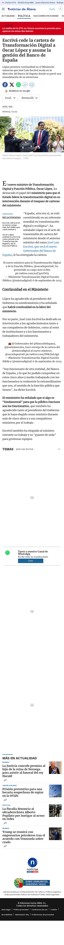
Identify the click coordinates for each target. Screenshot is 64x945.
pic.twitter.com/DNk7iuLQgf (42, 354)
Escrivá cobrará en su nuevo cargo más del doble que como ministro (11, 226)
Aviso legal (5, 909)
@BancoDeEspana (44, 343)
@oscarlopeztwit (44, 266)
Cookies (54, 909)
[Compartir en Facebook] (5, 85)
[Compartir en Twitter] (11, 85)
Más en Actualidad (19, 758)
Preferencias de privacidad (43, 914)
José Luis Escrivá (24, 448)
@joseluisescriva (14, 347)
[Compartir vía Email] (32, 85)
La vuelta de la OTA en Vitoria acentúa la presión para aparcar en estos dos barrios (31, 30)
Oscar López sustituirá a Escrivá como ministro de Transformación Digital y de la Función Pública (11, 240)
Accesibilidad (6, 914)
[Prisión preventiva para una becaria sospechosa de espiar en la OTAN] (55, 791)
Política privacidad (21, 909)
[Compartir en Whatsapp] (18, 85)
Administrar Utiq (22, 914)
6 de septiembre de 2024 (47, 280)
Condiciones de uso (39, 909)
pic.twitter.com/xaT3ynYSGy (32, 273)
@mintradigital (21, 350)
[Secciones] (3, 9)
